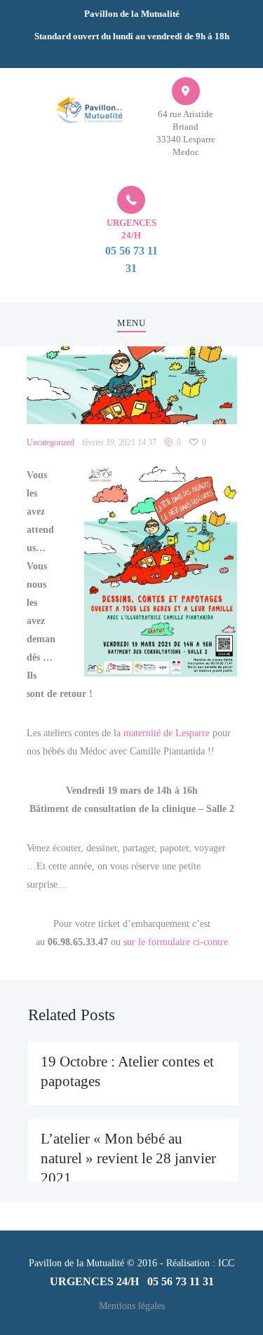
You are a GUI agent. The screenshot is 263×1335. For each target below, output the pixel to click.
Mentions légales (132, 1306)
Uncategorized (50, 442)
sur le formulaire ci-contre (175, 942)
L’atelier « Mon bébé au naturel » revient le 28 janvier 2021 (128, 1158)
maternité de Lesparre (166, 733)
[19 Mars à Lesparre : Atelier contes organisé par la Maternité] (132, 385)
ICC (226, 1263)
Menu (131, 323)
